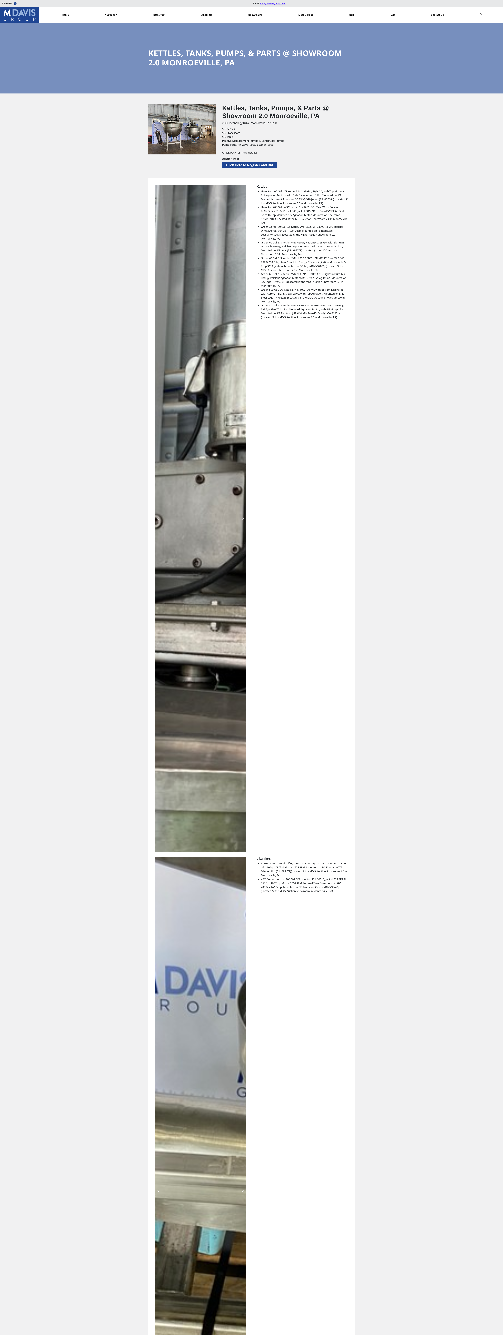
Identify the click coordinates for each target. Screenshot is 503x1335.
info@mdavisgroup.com (273, 3)
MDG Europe (305, 15)
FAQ (392, 15)
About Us (206, 15)
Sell (351, 15)
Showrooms (255, 15)
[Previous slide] (158, 518)
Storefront (159, 15)
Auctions (110, 15)
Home (65, 15)
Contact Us (437, 15)
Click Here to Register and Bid (249, 165)
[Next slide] (243, 518)
